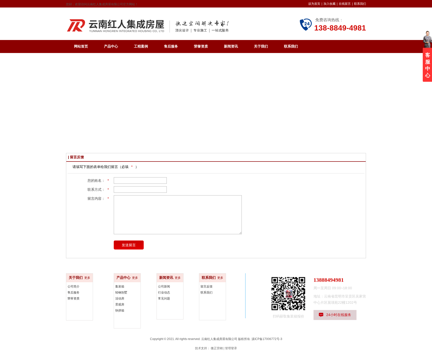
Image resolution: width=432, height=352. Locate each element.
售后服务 (74, 292)
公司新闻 (164, 286)
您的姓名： (98, 180)
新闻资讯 (166, 278)
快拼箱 (119, 310)
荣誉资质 (74, 298)
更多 (87, 277)
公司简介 (74, 286)
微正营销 (217, 348)
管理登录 (231, 348)
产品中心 (123, 278)
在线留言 (345, 4)
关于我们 (76, 278)
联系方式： (98, 190)
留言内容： (98, 198)
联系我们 (360, 4)
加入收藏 (330, 4)
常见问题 (164, 298)
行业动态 (164, 292)
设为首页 (314, 4)
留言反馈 (206, 286)
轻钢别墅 (121, 292)
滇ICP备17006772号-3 (267, 339)
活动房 (119, 298)
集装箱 (119, 286)
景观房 (119, 304)
